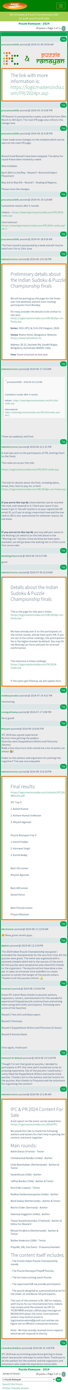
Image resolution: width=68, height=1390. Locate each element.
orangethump (9, 712)
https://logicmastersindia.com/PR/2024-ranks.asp (30, 469)
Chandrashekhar (11, 1348)
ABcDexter (7, 929)
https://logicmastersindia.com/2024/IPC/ (34, 1124)
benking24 (7, 555)
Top (63, 39)
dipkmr (5, 945)
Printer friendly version (15, 1388)
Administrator (9, 259)
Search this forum (12, 1384)
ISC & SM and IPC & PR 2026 (34, 18)
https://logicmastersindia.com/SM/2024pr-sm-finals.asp (33, 489)
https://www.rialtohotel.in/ (26, 338)
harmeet (6, 988)
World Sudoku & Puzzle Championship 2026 (34, 14)
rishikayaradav (10, 695)
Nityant (5, 728)
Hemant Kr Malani (12, 1057)
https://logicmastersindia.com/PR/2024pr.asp (38, 90)
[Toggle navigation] (60, 6)
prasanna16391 (10, 44)
